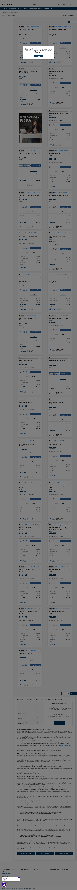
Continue (38, 56)
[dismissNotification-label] (19, 877)
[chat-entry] (4, 884)
